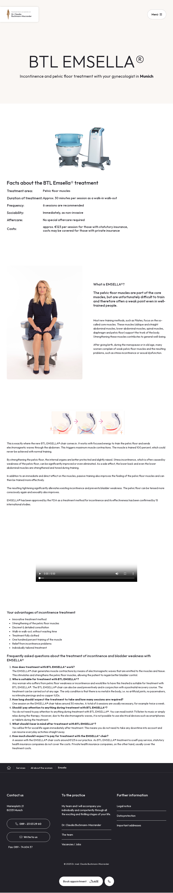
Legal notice (124, 806)
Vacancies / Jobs (71, 844)
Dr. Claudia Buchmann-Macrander (81, 825)
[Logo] (19, 14)
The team (67, 834)
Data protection (126, 815)
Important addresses (129, 825)
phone (109, 881)
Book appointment (74, 881)
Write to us (30, 837)
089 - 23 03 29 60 (30, 823)
